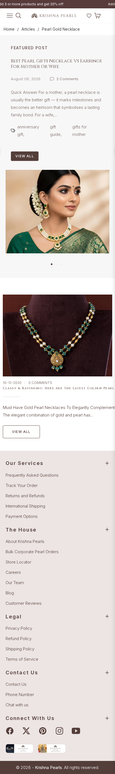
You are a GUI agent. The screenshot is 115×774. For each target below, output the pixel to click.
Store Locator (18, 562)
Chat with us (17, 704)
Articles (28, 29)
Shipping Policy (20, 648)
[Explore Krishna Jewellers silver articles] (52, 748)
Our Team (15, 582)
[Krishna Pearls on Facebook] (11, 731)
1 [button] (51, 264)
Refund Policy (19, 638)
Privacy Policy (19, 628)
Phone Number (20, 694)
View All (24, 156)
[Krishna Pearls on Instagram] (60, 731)
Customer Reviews (24, 603)
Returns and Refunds (25, 495)
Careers (13, 572)
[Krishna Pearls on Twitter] (27, 731)
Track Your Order (22, 485)
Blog (10, 593)
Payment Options (22, 516)
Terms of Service (22, 659)
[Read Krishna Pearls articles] (19, 748)
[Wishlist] (89, 16)
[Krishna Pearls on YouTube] (77, 731)
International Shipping (25, 506)
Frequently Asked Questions (32, 475)
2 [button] (57, 264)
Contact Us (16, 684)
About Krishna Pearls (25, 541)
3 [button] (62, 264)
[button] (82, 18)
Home (9, 29)
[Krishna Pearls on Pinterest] (44, 731)
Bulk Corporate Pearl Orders (32, 551)
